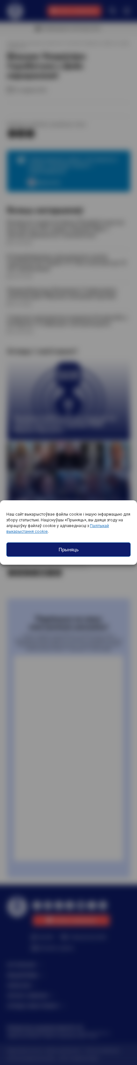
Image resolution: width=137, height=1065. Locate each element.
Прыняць (69, 549)
